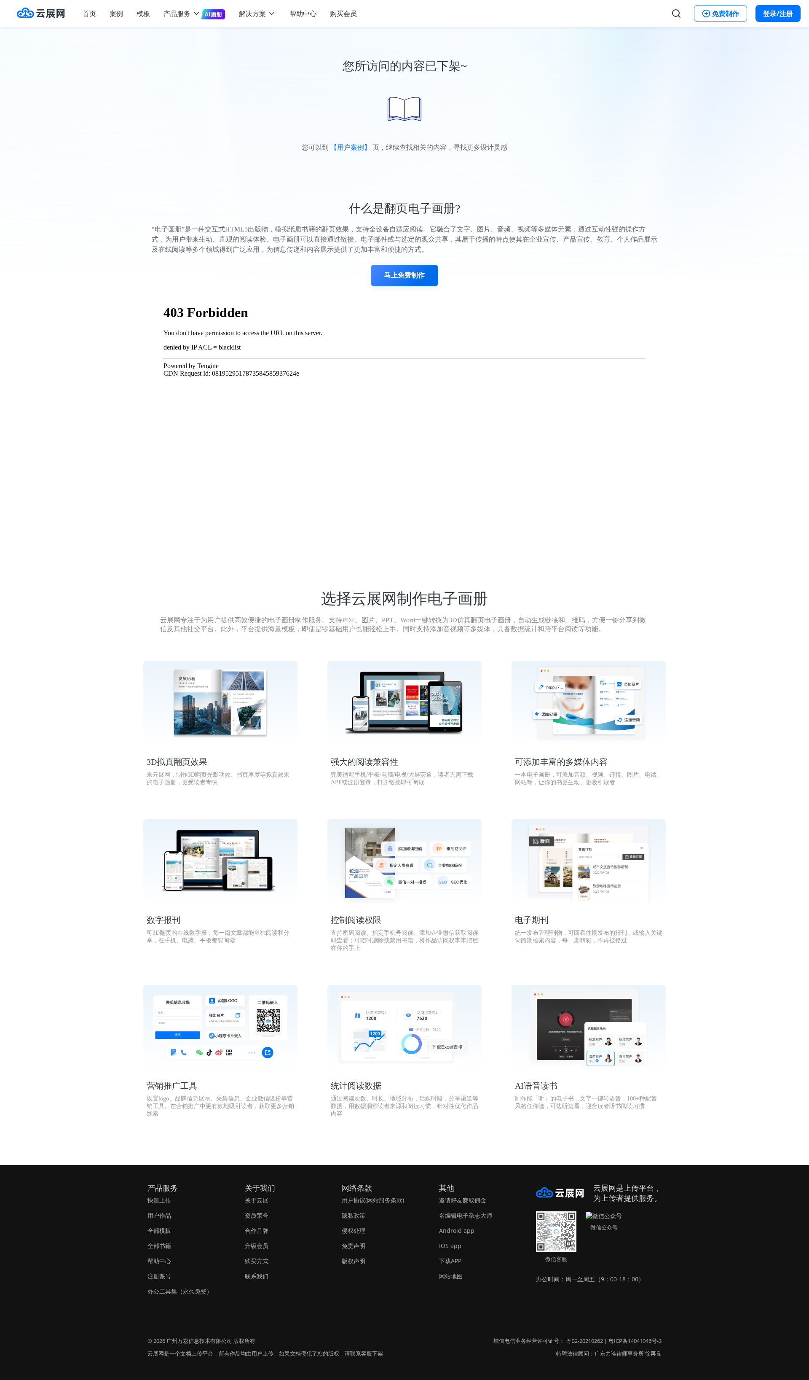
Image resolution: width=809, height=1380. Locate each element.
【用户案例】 (350, 147)
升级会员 (256, 1246)
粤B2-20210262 (584, 1341)
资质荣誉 (256, 1215)
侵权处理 (353, 1231)
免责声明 (353, 1246)
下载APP (450, 1261)
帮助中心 (302, 13)
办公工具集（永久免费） (179, 1291)
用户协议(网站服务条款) (373, 1200)
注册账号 (159, 1276)
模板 (143, 13)
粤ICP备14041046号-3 (635, 1341)
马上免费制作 (404, 275)
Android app (456, 1231)
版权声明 (353, 1261)
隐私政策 (353, 1215)
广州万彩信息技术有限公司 (199, 1341)
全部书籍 (159, 1246)
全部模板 (159, 1231)
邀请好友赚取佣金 (462, 1200)
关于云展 (256, 1200)
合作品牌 (256, 1231)
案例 (116, 13)
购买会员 (343, 13)
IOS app (450, 1246)
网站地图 (451, 1276)
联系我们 (256, 1276)
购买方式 (256, 1261)
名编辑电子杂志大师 (465, 1215)
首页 (89, 13)
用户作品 (159, 1215)
